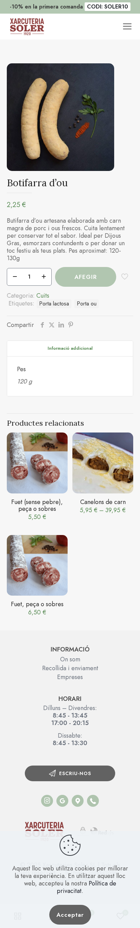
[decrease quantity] (15, 277)
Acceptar (70, 915)
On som (70, 659)
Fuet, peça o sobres (37, 604)
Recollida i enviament (70, 668)
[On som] (78, 801)
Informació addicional (70, 348)
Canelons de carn (103, 502)
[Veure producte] (59, 440)
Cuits (42, 295)
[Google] (62, 801)
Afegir (85, 277)
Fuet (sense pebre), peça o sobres (37, 505)
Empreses (70, 677)
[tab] (70, 348)
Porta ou (87, 304)
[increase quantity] (44, 277)
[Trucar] (47, 801)
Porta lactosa (54, 304)
